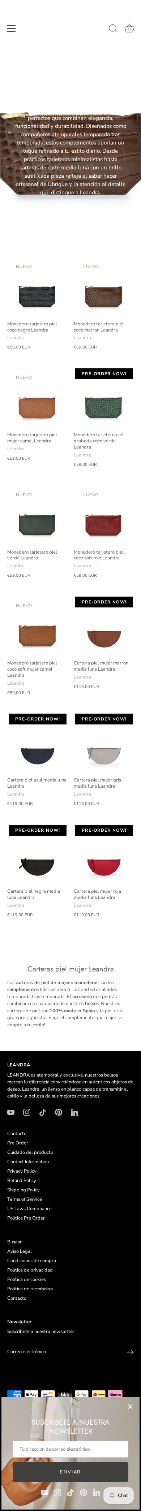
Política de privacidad (30, 1270)
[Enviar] (130, 1352)
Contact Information (28, 1162)
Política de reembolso (30, 1289)
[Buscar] (113, 30)
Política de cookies (26, 1279)
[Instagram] (57, 1492)
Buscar (14, 1242)
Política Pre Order (26, 1218)
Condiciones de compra (31, 1260)
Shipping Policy (23, 1190)
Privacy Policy (22, 1171)
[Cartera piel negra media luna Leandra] (37, 854)
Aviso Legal (19, 1251)
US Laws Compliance (29, 1208)
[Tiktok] (70, 1492)
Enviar (70, 1472)
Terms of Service (24, 1199)
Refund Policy (21, 1180)
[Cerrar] (130, 1407)
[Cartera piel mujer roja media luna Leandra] (103, 854)
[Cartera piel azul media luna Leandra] (37, 743)
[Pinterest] (83, 1492)
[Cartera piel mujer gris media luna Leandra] (103, 743)
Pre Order (17, 1143)
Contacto (16, 1133)
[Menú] (12, 28)
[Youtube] (44, 1492)
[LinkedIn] (96, 1492)
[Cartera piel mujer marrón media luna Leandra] (103, 626)
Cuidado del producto (30, 1152)
